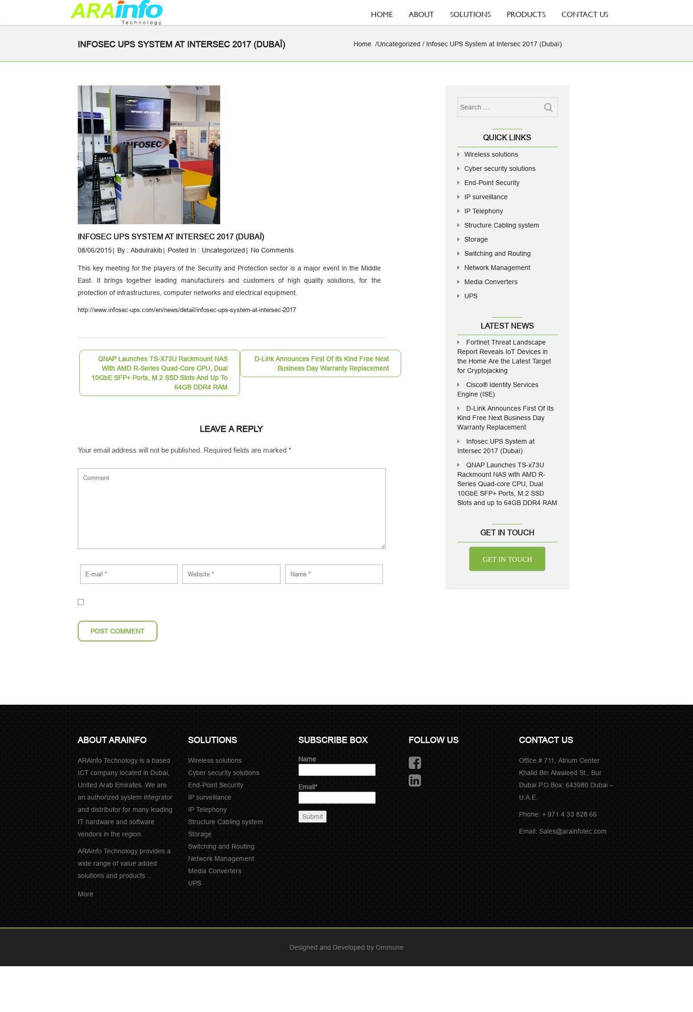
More (85, 894)
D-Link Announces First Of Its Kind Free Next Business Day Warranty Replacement (505, 418)
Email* (307, 787)
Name (307, 759)
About (421, 13)
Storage (476, 239)
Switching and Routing (497, 253)
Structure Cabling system (501, 225)
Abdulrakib (146, 250)
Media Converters (491, 282)
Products (526, 13)
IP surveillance (486, 197)
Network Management (497, 267)
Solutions (470, 13)
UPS (471, 296)
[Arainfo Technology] (117, 12)
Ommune (390, 947)
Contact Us (584, 13)
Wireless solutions (491, 154)
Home (382, 13)
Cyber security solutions (500, 168)
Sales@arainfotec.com (573, 831)
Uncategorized (399, 44)
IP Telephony (483, 211)
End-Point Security (492, 182)
